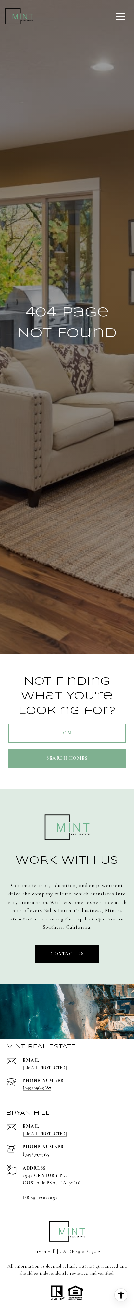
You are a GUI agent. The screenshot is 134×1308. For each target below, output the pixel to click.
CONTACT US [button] (67, 954)
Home (67, 733)
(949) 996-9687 (37, 1088)
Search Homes (67, 758)
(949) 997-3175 (36, 1154)
